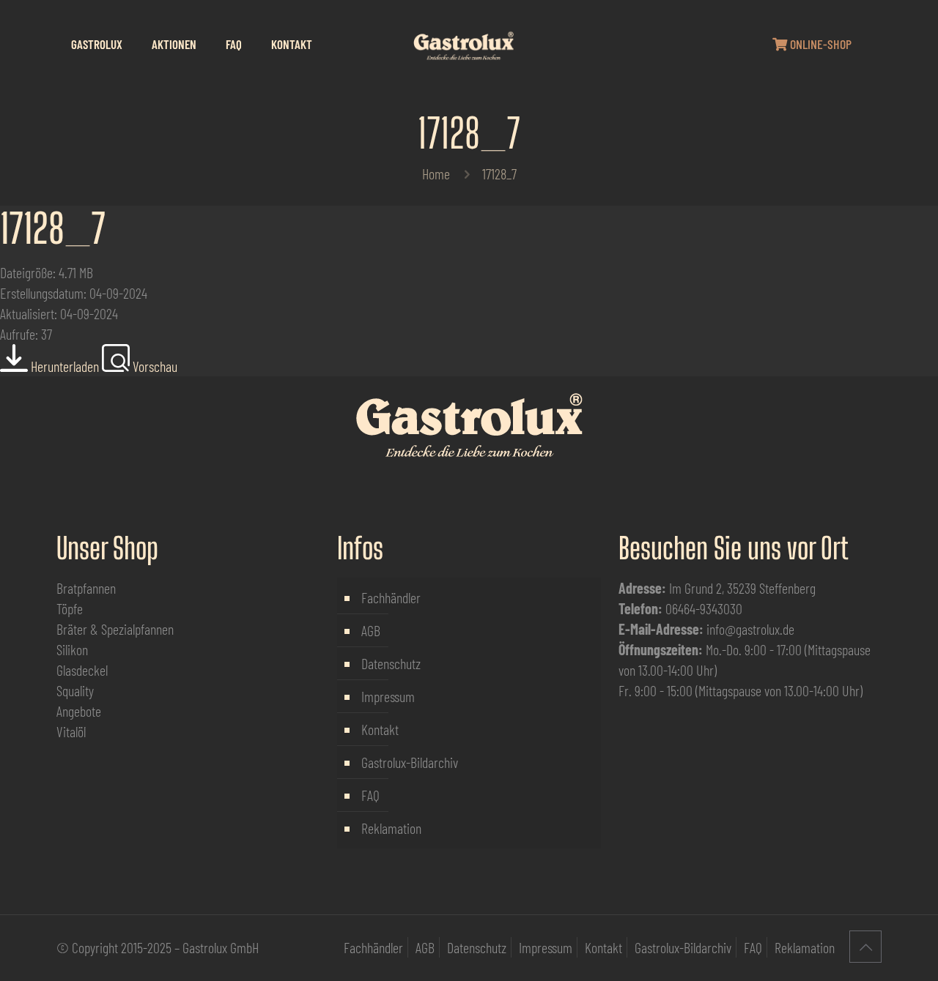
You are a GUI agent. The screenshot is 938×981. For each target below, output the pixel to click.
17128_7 (53, 228)
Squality (75, 690)
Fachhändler (391, 597)
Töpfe (69, 608)
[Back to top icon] (865, 946)
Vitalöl (71, 731)
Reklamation (391, 828)
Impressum (388, 696)
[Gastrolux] (463, 44)
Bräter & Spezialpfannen (115, 629)
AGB (370, 630)
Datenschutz (391, 663)
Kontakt (380, 729)
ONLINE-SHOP (819, 44)
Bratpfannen (86, 588)
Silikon (72, 649)
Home (436, 173)
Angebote (78, 711)
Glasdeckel (82, 670)
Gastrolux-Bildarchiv (409, 762)
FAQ (370, 795)
